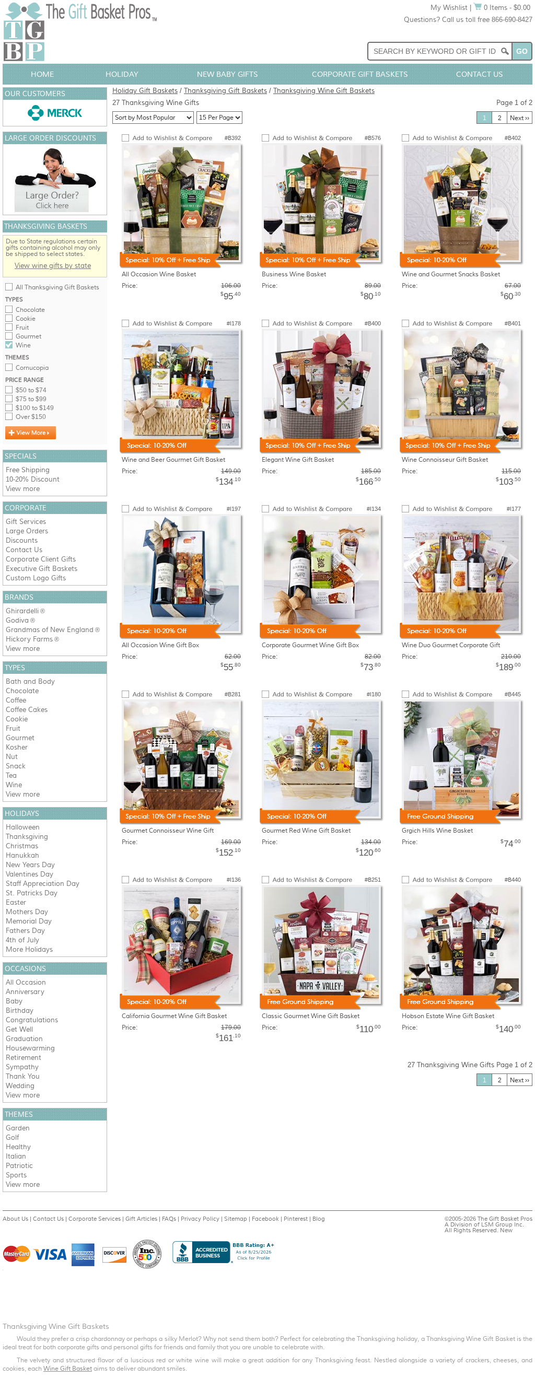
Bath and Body (30, 681)
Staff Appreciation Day (42, 883)
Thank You (23, 1076)
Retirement (23, 1057)
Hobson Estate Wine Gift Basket (448, 1016)
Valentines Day (29, 874)
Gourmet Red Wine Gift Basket (306, 830)
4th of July (22, 940)
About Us (15, 1219)
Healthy (18, 1147)
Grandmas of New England (50, 630)
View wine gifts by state (53, 266)
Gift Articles (141, 1219)
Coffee (16, 700)
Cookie (26, 318)
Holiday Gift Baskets (145, 91)
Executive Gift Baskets (41, 569)
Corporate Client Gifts (41, 559)
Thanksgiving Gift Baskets (225, 91)
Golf (12, 1137)
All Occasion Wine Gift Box (160, 645)
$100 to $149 (35, 408)
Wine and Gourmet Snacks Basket (451, 274)
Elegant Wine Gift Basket (298, 459)
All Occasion (26, 982)
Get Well (19, 1029)
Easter (16, 902)
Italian (16, 1156)
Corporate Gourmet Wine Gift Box (310, 645)
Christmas (22, 846)
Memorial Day (29, 921)
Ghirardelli (22, 611)
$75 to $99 (31, 399)
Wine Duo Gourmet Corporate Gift (451, 645)
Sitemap (235, 1219)
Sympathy (22, 1067)
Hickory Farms (29, 639)
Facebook (265, 1219)
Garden (18, 1128)
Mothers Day (27, 912)
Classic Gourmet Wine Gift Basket (310, 1016)
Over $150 (31, 417)
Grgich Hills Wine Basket (437, 830)
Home (42, 74)
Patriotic (19, 1166)
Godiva (17, 620)
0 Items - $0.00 (506, 7)
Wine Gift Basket (67, 1368)
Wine (23, 345)
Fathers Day (25, 931)
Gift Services (26, 521)
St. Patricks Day (31, 893)
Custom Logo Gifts (36, 578)
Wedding (20, 1086)
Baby (14, 1001)
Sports (16, 1175)
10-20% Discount (33, 479)
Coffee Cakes (27, 710)
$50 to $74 (31, 390)
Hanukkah (22, 855)
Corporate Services (94, 1219)
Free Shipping (28, 470)
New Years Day (30, 865)
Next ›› (519, 118)
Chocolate (30, 309)
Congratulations (32, 1020)
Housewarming (30, 1048)
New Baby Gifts (227, 74)
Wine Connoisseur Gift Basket (445, 459)
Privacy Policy (200, 1219)
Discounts (22, 540)
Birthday (19, 1010)
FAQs (169, 1219)
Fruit (22, 327)
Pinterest (296, 1219)
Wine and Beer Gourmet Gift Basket (173, 459)
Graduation (24, 1039)
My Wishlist (449, 7)
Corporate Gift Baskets (360, 74)
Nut (12, 757)
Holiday (122, 74)
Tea (11, 775)
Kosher (17, 747)
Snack (16, 766)
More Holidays (29, 949)
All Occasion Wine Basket (159, 274)
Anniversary (25, 992)
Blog (318, 1219)
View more (23, 489)
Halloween (23, 827)
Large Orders (27, 531)
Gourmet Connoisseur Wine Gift (168, 830)
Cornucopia (32, 367)
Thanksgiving (27, 836)
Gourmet (28, 336)
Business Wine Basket (294, 274)
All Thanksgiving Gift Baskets (57, 287)
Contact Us (479, 74)
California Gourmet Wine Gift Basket (174, 1016)
